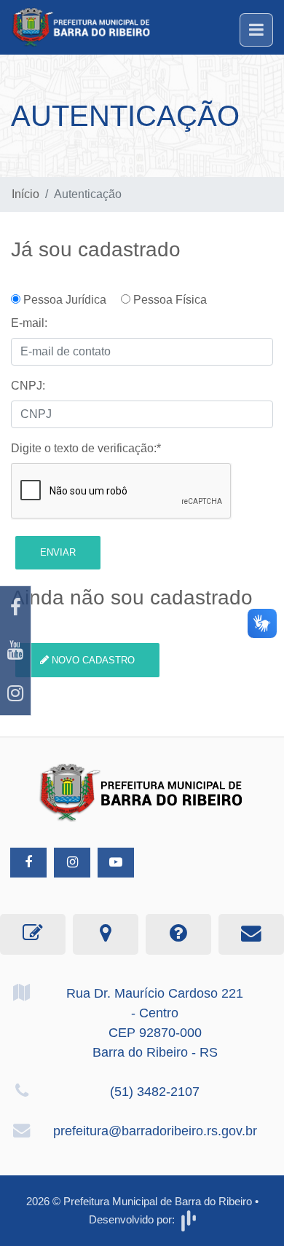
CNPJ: (28, 385)
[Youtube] (15, 650)
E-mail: (29, 323)
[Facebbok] (28, 863)
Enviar (58, 552)
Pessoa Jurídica (69, 299)
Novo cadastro (92, 660)
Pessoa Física (168, 299)
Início (25, 194)
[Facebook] (15, 607)
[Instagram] (15, 693)
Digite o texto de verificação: (86, 448)
